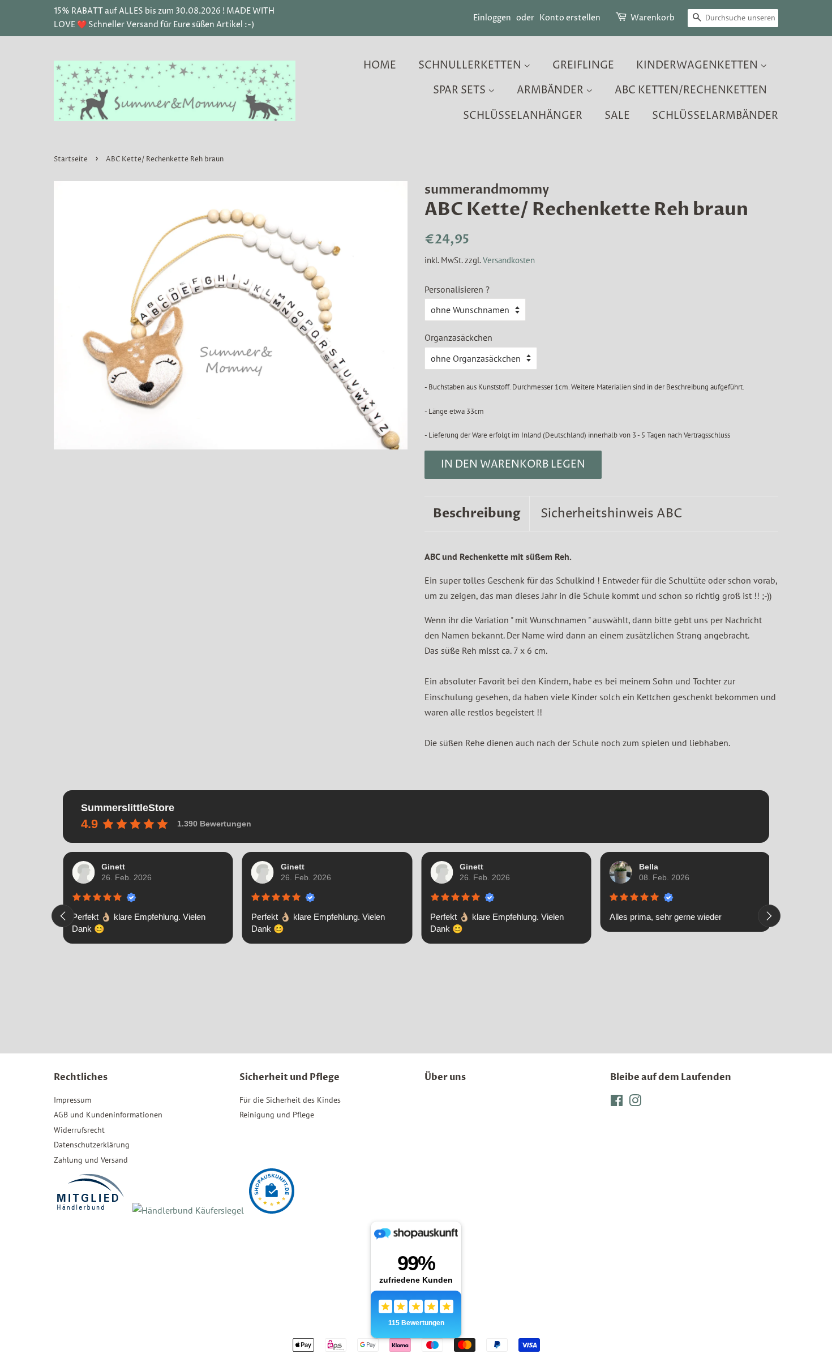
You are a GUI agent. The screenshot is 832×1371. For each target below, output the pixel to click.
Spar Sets (460, 90)
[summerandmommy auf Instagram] (635, 1103)
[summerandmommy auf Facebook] (616, 1103)
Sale (617, 116)
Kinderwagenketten (698, 65)
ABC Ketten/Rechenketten (691, 90)
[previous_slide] (63, 916)
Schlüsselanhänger (522, 116)
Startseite (71, 159)
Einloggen (492, 17)
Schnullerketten (471, 65)
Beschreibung (477, 513)
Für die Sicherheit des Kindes (290, 1100)
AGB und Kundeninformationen (108, 1114)
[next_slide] (769, 916)
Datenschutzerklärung (92, 1144)
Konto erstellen (570, 17)
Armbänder (551, 90)
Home (379, 65)
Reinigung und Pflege (276, 1114)
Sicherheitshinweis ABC (612, 513)
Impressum (72, 1100)
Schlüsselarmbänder (715, 116)
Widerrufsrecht (79, 1130)
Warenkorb (653, 17)
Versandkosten (509, 260)
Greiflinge (583, 65)
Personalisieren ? (457, 289)
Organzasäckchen (458, 337)
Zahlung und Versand (91, 1160)
